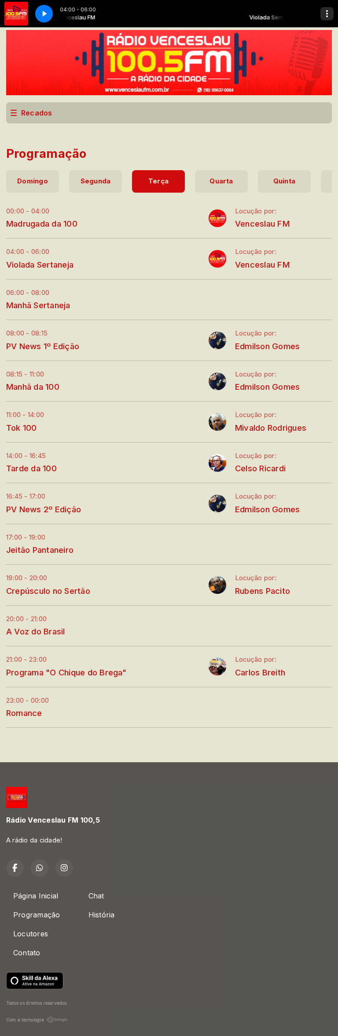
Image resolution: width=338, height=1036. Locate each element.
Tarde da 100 (31, 468)
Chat (96, 895)
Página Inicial (35, 895)
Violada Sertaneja (39, 264)
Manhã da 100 (32, 386)
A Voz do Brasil (35, 631)
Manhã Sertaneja (38, 305)
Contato (26, 952)
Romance (24, 713)
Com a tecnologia (25, 1019)
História (101, 914)
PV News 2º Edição (43, 509)
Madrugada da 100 (41, 223)
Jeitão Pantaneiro (39, 550)
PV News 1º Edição (42, 346)
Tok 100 (21, 427)
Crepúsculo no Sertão (48, 591)
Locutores (30, 933)
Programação (36, 914)
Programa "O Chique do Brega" (66, 672)
